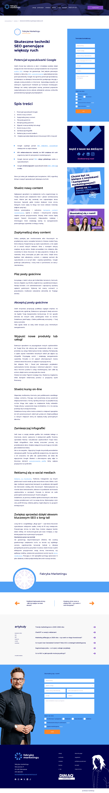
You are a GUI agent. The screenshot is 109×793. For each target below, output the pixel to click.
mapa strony (78, 769)
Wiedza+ (16, 20)
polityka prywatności (80, 761)
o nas (59, 7)
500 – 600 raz (52, 166)
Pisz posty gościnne (23, 120)
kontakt (64, 7)
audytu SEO (18, 71)
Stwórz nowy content (24, 115)
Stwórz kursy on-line (24, 128)
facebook (17, 639)
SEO (16, 635)
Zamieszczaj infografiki (24, 131)
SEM (16, 637)
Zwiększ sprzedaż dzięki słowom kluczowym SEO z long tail (37, 136)
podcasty (61, 757)
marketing (17, 643)
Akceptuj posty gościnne (25, 123)
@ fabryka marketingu (88, 790)
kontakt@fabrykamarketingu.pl (26, 774)
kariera (54, 7)
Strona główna (8, 20)
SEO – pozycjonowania (35, 74)
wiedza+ (47, 7)
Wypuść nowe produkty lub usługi (28, 125)
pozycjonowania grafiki (37, 461)
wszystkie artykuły (18, 655)
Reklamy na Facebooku (23, 479)
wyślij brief (95, 7)
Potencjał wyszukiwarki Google (27, 112)
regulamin (77, 757)
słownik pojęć (78, 753)
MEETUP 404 (73, 7)
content (16, 641)
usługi (34, 7)
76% (35, 159)
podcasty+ (40, 7)
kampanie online (18, 633)
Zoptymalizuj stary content (26, 117)
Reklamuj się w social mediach (27, 133)
